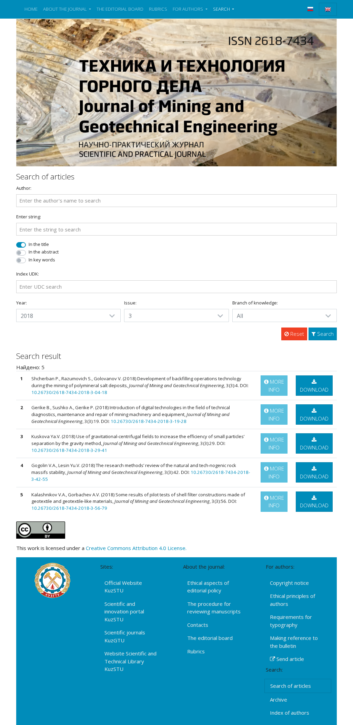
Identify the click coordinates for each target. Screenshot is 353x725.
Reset (296, 333)
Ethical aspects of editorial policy (208, 586)
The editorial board (210, 637)
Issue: (130, 303)
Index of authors (289, 712)
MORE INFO (276, 385)
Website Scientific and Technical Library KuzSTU (130, 661)
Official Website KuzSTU (123, 586)
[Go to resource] (176, 92)
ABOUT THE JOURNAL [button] (65, 9)
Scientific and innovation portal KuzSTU (124, 611)
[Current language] (328, 9)
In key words (42, 260)
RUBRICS (158, 9)
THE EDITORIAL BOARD (120, 9)
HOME (31, 9)
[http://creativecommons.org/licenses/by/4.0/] (40, 529)
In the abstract (44, 252)
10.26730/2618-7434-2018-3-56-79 (69, 508)
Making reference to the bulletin (294, 641)
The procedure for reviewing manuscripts (214, 607)
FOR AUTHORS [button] (188, 9)
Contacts (197, 624)
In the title (39, 244)
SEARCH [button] (222, 9)
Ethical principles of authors (292, 599)
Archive (278, 699)
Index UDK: (27, 274)
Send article (289, 658)
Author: (23, 188)
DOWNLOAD (314, 389)
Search (325, 333)
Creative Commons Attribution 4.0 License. (136, 548)
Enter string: (28, 217)
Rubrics (196, 651)
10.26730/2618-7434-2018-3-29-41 (69, 450)
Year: (21, 303)
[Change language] (310, 9)
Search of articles (290, 685)
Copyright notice (289, 582)
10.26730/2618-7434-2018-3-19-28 (148, 421)
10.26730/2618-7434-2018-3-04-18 (69, 392)
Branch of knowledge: (255, 303)
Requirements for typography (291, 620)
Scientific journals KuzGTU (124, 636)
